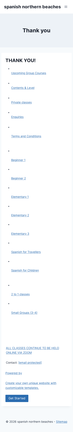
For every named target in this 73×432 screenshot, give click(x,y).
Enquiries (17, 117)
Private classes (21, 102)
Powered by (30, 385)
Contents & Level (22, 88)
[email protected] (30, 362)
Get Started (16, 398)
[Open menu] (66, 6)
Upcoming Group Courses (28, 73)
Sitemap (61, 421)
